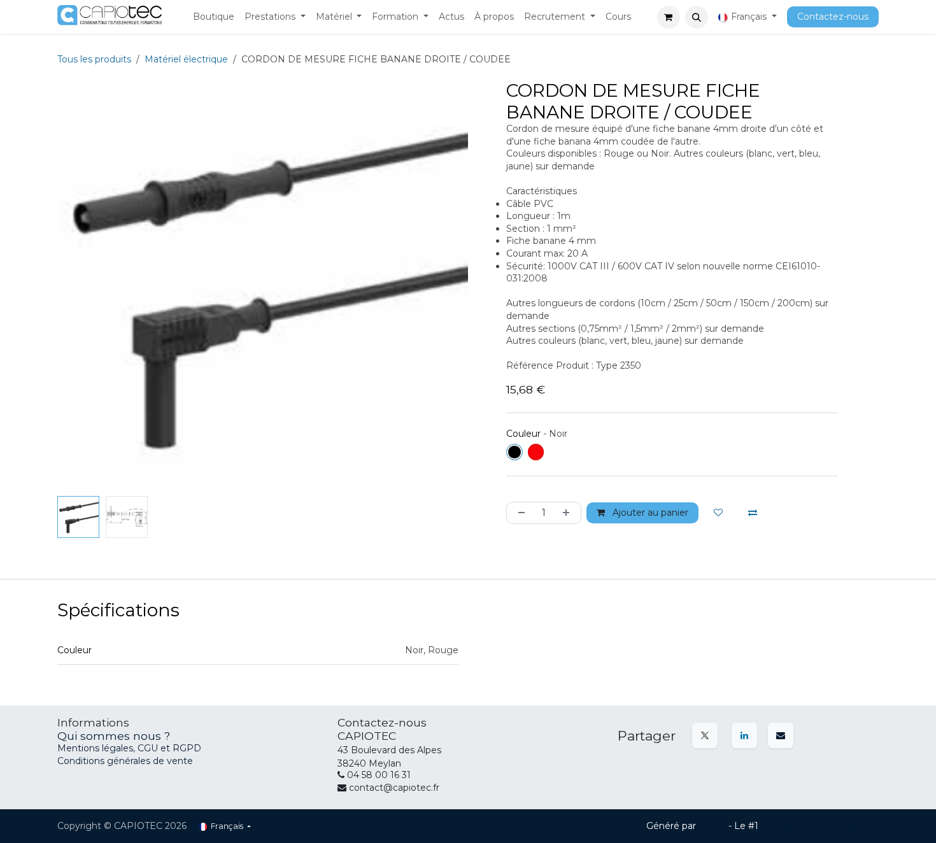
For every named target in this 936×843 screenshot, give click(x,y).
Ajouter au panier (649, 512)
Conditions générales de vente (125, 761)
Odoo (713, 826)
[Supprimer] (519, 512)
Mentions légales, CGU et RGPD (130, 748)
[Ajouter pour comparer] (752, 512)
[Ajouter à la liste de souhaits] (718, 512)
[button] (696, 17)
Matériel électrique (186, 59)
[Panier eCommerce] (668, 17)
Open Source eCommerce (820, 826)
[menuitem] (213, 17)
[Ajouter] (569, 512)
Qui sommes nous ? (113, 735)
